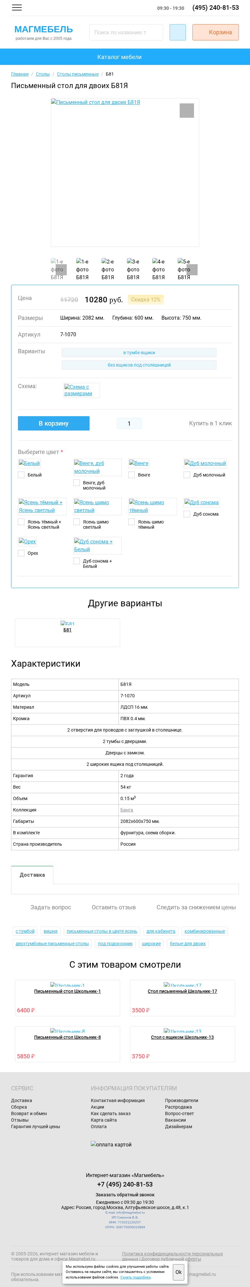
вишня (51, 931)
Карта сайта (104, 1120)
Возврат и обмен (29, 1113)
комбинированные (205, 931)
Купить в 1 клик (210, 423)
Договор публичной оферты (171, 1259)
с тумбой (25, 931)
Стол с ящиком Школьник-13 (182, 1037)
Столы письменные (78, 74)
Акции (97, 1107)
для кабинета (160, 931)
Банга (126, 809)
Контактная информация (118, 1100)
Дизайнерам (178, 1126)
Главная (20, 74)
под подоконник (115, 943)
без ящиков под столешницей (139, 365)
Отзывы (20, 1120)
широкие (151, 943)
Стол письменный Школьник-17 (182, 991)
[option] (125, 172)
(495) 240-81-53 (215, 7)
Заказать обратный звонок (125, 1194)
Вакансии (175, 1120)
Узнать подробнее (135, 1277)
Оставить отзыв (114, 907)
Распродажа (178, 1107)
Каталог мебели (119, 56)
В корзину (54, 423)
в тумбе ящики (139, 352)
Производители (181, 1100)
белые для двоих (188, 943)
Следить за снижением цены (196, 907)
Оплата (99, 1126)
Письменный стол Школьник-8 (67, 1037)
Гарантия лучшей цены (35, 1126)
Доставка (32, 875)
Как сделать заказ (111, 1113)
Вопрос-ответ (179, 1113)
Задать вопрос (51, 907)
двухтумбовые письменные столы (52, 943)
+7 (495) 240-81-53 (125, 1184)
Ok (178, 1272)
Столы (43, 74)
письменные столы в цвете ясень (102, 931)
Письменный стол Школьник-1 (67, 991)
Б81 (67, 629)
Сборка (19, 1107)
